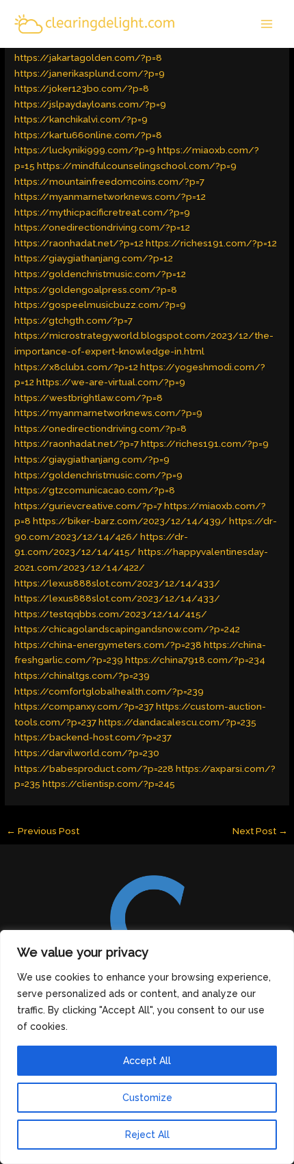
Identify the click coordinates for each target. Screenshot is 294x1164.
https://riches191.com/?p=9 (205, 443)
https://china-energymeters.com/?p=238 (108, 644)
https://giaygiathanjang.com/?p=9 (92, 459)
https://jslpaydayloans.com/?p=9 (90, 104)
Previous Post (42, 830)
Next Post (260, 830)
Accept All (147, 1060)
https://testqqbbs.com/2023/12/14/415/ (110, 613)
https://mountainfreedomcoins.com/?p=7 (109, 181)
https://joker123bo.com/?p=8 (81, 88)
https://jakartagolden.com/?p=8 (88, 57)
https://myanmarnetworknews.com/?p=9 (108, 412)
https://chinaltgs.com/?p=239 (82, 675)
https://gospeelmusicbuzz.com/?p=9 (100, 304)
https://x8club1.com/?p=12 (76, 366)
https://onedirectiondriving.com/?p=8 (100, 428)
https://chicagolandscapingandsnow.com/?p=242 (127, 628)
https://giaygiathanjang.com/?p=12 (93, 258)
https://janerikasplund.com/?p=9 (89, 73)
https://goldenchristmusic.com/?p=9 (98, 474)
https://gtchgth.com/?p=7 (73, 320)
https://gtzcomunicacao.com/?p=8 (94, 489)
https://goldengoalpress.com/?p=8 (95, 289)
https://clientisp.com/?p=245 (108, 783)
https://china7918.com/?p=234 (195, 659)
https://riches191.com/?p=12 (211, 242)
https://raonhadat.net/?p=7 (76, 443)
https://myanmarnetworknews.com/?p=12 (110, 196)
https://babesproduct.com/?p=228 (94, 768)
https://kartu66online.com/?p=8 (88, 134)
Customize (147, 1097)
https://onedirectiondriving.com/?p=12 (102, 227)
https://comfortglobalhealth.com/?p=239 (109, 691)
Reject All (147, 1134)
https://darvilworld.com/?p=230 (86, 752)
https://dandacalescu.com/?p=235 (177, 721)
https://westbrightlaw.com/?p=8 (88, 397)
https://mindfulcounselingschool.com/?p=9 (137, 165)
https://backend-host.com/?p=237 (93, 737)
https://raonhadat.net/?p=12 (79, 242)
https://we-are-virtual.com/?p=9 (110, 381)
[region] (147, 1047)
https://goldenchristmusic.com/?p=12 (100, 273)
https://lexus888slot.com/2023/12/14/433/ (117, 583)
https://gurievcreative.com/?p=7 (88, 505)
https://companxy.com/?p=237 (84, 706)
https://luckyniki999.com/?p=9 (84, 149)
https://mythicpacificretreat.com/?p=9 (102, 212)
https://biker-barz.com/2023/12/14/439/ (130, 520)
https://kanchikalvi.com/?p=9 (81, 119)
